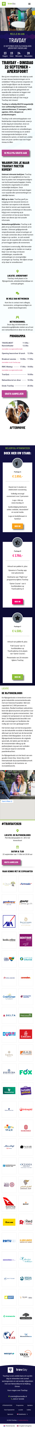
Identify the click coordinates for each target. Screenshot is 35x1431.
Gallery (29, 1410)
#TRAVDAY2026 (7, 1405)
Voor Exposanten (9, 1410)
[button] (29, 4)
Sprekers (30, 1405)
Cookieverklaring (23, 1420)
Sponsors (10, 1414)
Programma (19, 1405)
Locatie (20, 1410)
